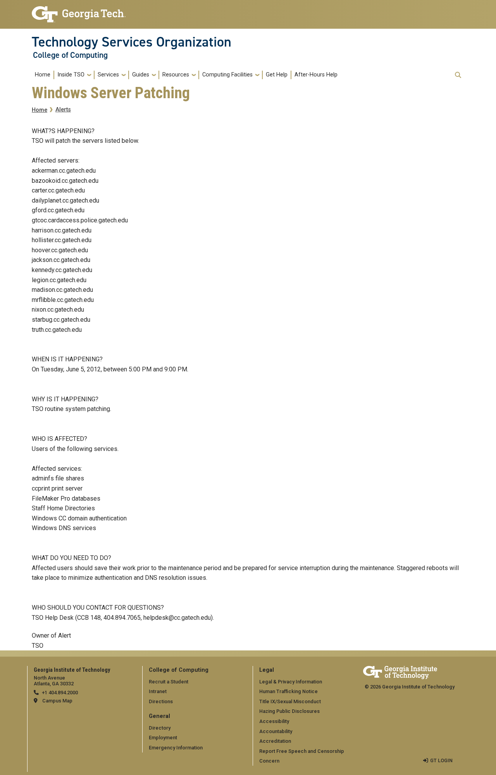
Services (108, 74)
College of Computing (70, 55)
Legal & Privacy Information (290, 682)
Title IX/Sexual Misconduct (290, 701)
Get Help (277, 74)
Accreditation (275, 741)
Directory (159, 728)
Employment (163, 737)
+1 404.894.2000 (60, 692)
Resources (175, 74)
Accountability (275, 731)
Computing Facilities (227, 74)
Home (42, 74)
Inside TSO (70, 74)
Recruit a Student (168, 682)
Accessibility (274, 721)
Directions (161, 701)
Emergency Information (176, 748)
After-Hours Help (316, 74)
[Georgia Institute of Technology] (79, 11)
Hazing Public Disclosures (289, 711)
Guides (140, 74)
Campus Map (57, 701)
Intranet (158, 691)
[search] (458, 75)
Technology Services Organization (131, 42)
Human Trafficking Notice (288, 691)
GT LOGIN (441, 760)
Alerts (63, 109)
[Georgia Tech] (400, 671)
